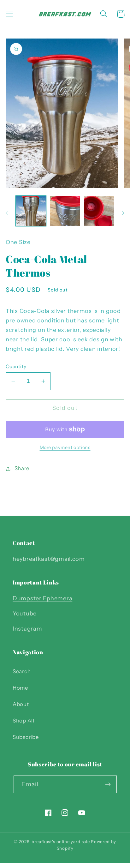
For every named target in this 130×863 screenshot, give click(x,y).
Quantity (16, 366)
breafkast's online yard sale (61, 841)
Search (22, 671)
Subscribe (25, 737)
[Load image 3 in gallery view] (99, 211)
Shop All (23, 720)
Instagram (27, 628)
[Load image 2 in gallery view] (65, 211)
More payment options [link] (65, 447)
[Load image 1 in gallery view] (31, 211)
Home (20, 688)
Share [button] (22, 468)
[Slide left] (7, 213)
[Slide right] (123, 213)
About (21, 704)
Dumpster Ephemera (42, 598)
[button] (9, 14)
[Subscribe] (108, 784)
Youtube (25, 613)
